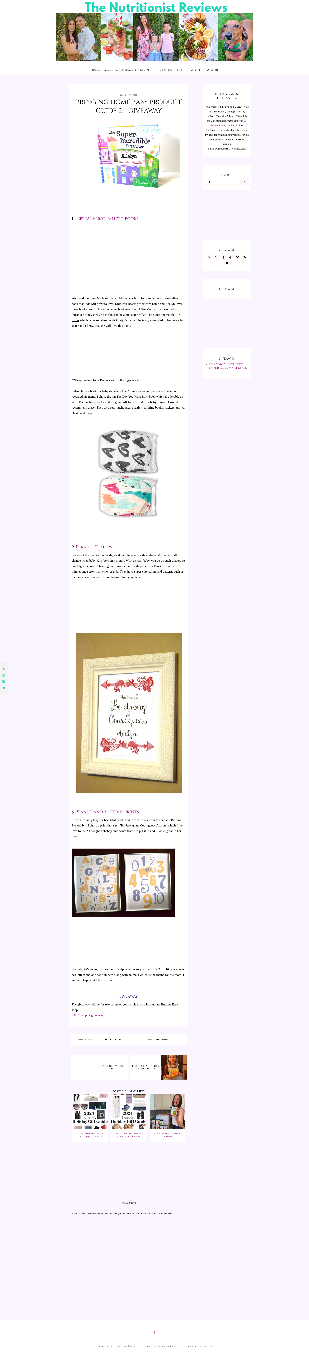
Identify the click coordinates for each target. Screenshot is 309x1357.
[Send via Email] (120, 1039)
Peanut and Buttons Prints (107, 812)
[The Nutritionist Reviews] (154, 60)
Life (180, 69)
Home (96, 69)
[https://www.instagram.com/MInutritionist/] (192, 70)
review (165, 1039)
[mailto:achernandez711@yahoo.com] (216, 70)
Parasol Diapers (94, 547)
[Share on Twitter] (111, 1039)
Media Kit (129, 69)
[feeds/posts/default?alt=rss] (212, 70)
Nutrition (165, 69)
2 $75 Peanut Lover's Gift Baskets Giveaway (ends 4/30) (228, 366)
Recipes (145, 69)
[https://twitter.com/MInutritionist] (208, 70)
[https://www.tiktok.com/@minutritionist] (204, 70)
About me (111, 69)
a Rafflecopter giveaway (87, 1015)
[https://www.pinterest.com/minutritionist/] (196, 70)
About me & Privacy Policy (162, 1346)
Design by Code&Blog (200, 1346)
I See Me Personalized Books (106, 219)
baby (156, 1039)
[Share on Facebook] (106, 1039)
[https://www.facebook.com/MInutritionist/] (200, 70)
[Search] (244, 181)
